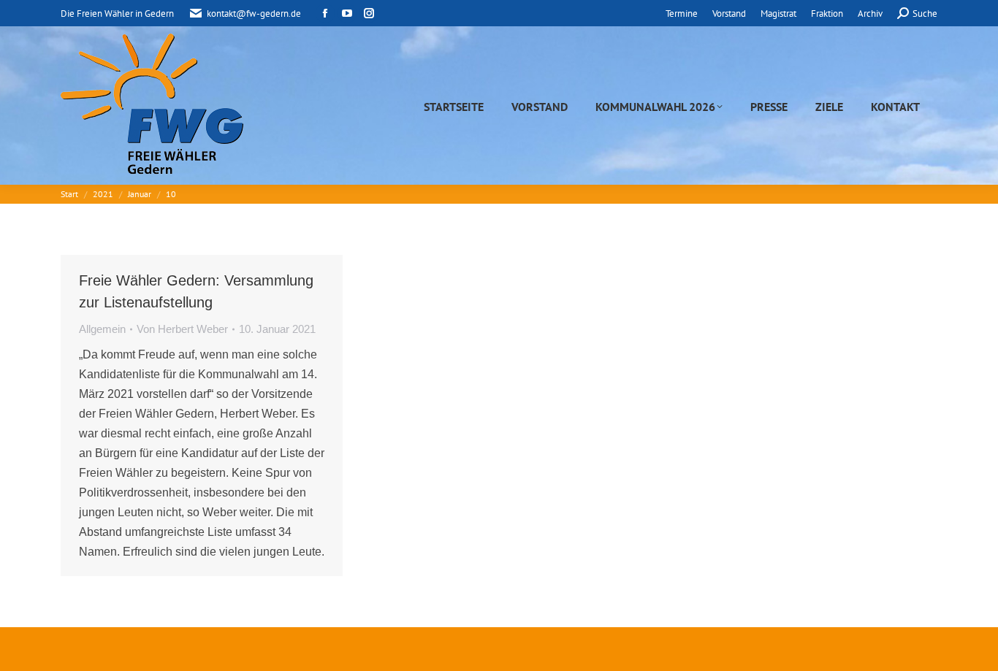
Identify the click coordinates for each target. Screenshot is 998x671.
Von (182, 329)
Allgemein (102, 329)
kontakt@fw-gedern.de (254, 13)
